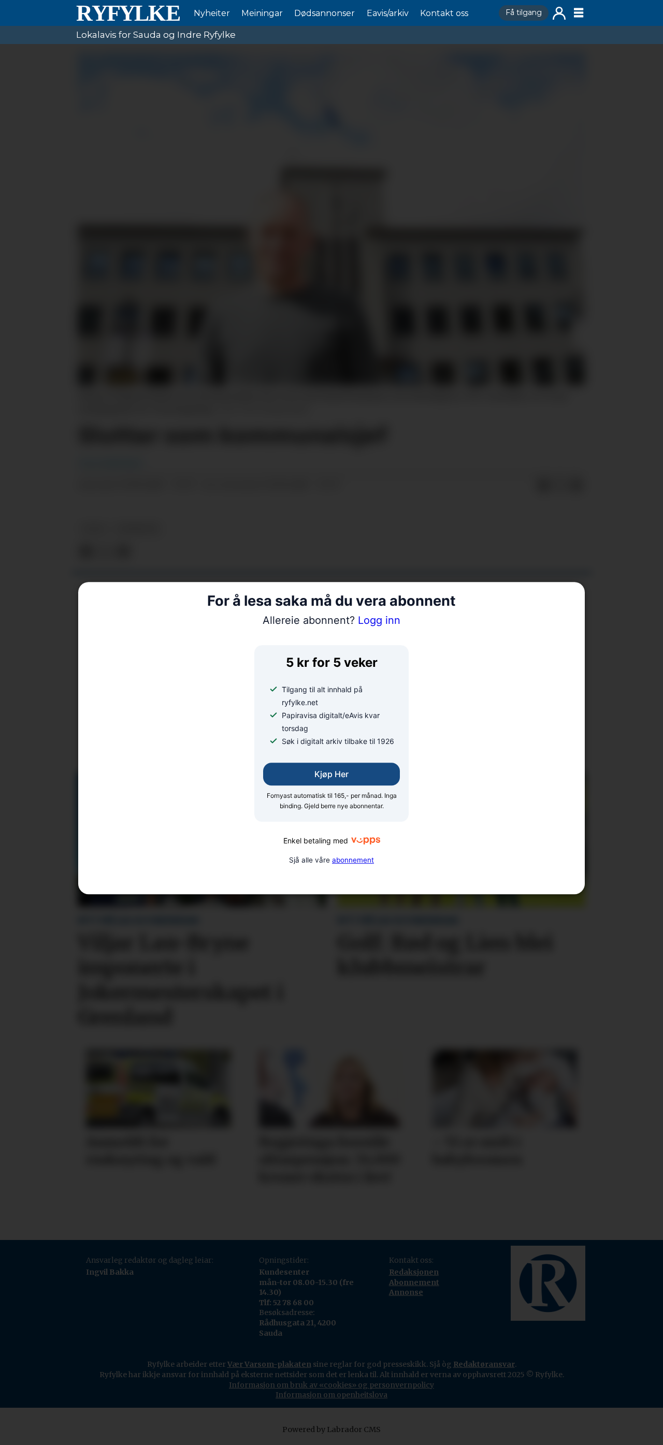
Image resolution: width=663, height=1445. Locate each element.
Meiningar (262, 13)
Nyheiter (212, 13)
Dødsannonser (324, 13)
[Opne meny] (578, 13)
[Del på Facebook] (543, 485)
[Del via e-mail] (576, 485)
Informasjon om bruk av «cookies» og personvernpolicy (331, 1385)
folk (93, 528)
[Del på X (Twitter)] (560, 485)
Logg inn (559, 13)
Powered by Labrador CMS (331, 1429)
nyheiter (137, 528)
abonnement (353, 860)
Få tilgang (524, 12)
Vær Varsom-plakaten (269, 1364)
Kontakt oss (444, 13)
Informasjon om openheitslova (331, 1394)
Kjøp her (331, 774)
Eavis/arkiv (388, 13)
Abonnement (414, 1282)
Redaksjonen (414, 1272)
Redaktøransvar (484, 1364)
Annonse (406, 1292)
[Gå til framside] (128, 13)
